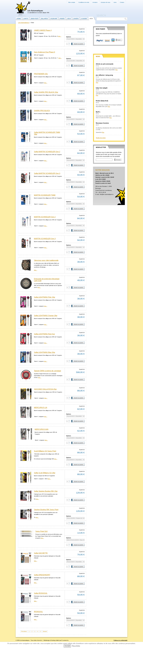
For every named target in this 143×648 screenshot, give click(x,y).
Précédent (24, 631)
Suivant (45, 631)
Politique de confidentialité (120, 640)
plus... (59, 36)
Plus (116, 69)
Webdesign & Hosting (49, 640)
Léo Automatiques (23, 22)
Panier (119, 40)
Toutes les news (101, 138)
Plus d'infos (76, 646)
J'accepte (67, 646)
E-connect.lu (65, 640)
